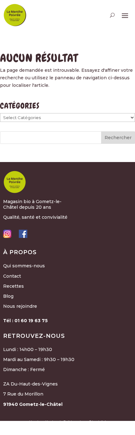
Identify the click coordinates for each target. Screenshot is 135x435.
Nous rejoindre (20, 306)
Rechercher (118, 137)
